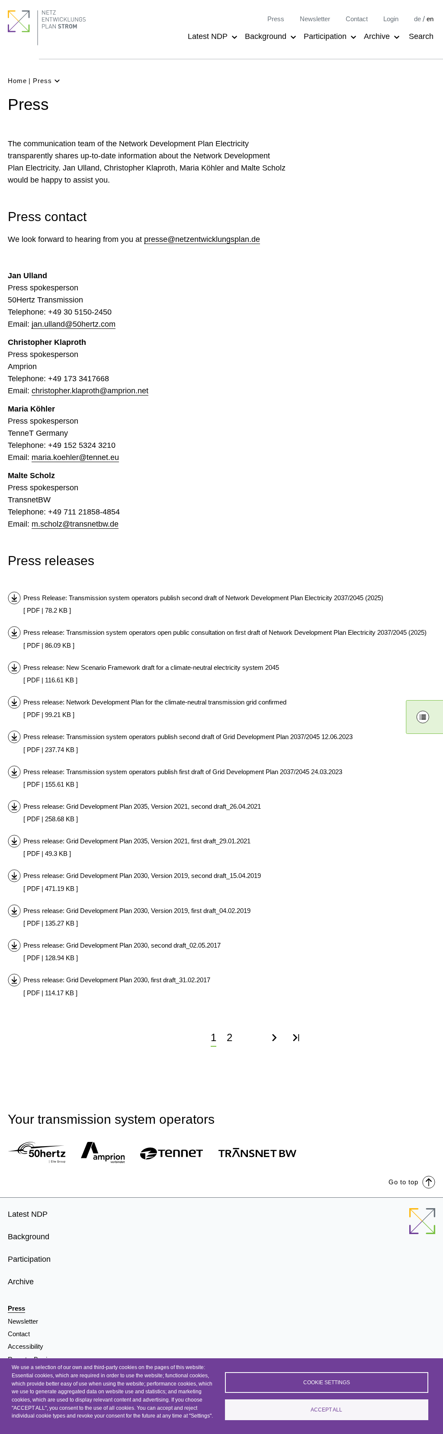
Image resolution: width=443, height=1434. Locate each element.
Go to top (403, 1182)
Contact (357, 19)
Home (17, 80)
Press (275, 19)
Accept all (326, 1410)
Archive (377, 36)
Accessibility (25, 1346)
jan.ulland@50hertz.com (74, 324)
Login (390, 19)
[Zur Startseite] (422, 1226)
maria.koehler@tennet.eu (75, 457)
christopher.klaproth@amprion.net (90, 390)
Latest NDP (208, 36)
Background (265, 36)
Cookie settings (326, 1382)
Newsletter (315, 19)
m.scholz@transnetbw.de (75, 524)
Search (421, 36)
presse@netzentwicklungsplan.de (202, 239)
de (417, 19)
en (430, 19)
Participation (325, 36)
